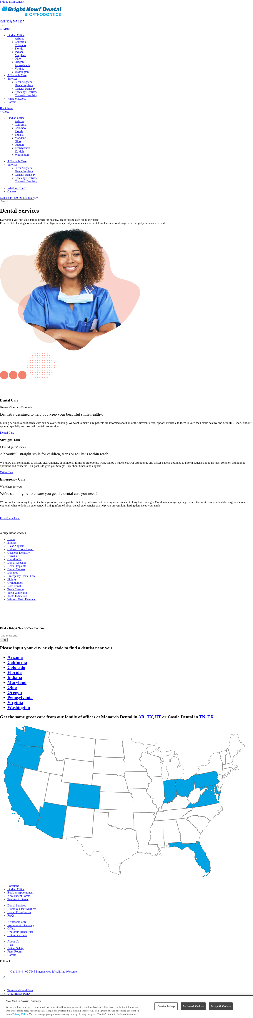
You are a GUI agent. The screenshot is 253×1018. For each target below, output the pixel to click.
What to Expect (16, 98)
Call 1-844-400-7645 (12, 197)
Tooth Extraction (17, 596)
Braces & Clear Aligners (21, 908)
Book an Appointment (20, 892)
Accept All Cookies (221, 1006)
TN (202, 716)
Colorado (20, 45)
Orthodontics (15, 582)
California (20, 41)
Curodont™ (14, 559)
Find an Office (15, 35)
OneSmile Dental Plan (20, 931)
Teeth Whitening (17, 592)
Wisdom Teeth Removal (21, 599)
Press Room (14, 951)
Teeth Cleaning (16, 589)
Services (12, 78)
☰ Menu (5, 28)
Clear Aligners (23, 81)
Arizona (19, 38)
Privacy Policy (20, 1014)
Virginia (19, 68)
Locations (13, 885)
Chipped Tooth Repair (20, 549)
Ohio (18, 58)
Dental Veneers (16, 569)
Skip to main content (12, 1)
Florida (19, 48)
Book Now (6, 108)
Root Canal (14, 586)
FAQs (10, 915)
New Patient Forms (18, 895)
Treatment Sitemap (18, 899)
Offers (11, 928)
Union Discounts (17, 935)
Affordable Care (16, 75)
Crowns (12, 556)
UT (158, 716)
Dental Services (16, 905)
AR (141, 716)
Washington (22, 71)
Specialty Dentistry (26, 92)
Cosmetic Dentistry (26, 95)
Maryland (20, 55)
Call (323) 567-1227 (12, 21)
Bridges (11, 542)
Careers (11, 102)
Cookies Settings (166, 1006)
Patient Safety (15, 948)
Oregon (19, 61)
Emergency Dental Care (21, 576)
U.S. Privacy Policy (19, 993)
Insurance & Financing (20, 925)
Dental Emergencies (19, 912)
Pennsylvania (22, 65)
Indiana (19, 51)
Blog (10, 944)
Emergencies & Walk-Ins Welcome (56, 971)
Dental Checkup (16, 562)
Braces (11, 539)
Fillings (11, 579)
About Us (13, 941)
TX (150, 716)
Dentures (12, 572)
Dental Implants (24, 85)
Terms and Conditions (20, 990)
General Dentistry (25, 88)
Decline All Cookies (193, 1006)
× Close (4, 111)
